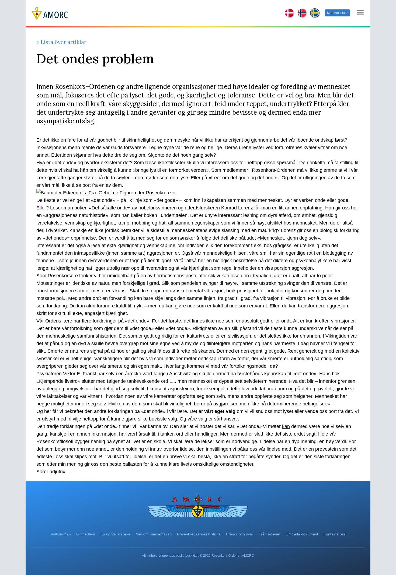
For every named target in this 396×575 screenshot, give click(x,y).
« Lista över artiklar (61, 41)
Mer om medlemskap (154, 534)
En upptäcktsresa (115, 534)
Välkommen (61, 534)
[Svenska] (314, 13)
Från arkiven (269, 534)
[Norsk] (302, 13)
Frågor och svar (239, 534)
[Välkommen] (50, 12)
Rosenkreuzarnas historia (199, 534)
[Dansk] (289, 13)
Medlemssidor (337, 13)
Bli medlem (85, 534)
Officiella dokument (302, 534)
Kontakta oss (335, 534)
